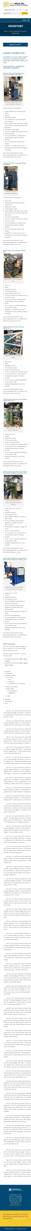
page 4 (11, 665)
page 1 (21, 659)
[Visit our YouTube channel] (20, 10)
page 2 (26, 663)
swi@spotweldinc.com (16, 1205)
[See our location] (17, 10)
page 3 (8, 661)
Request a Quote (15, 44)
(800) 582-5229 (10, 10)
